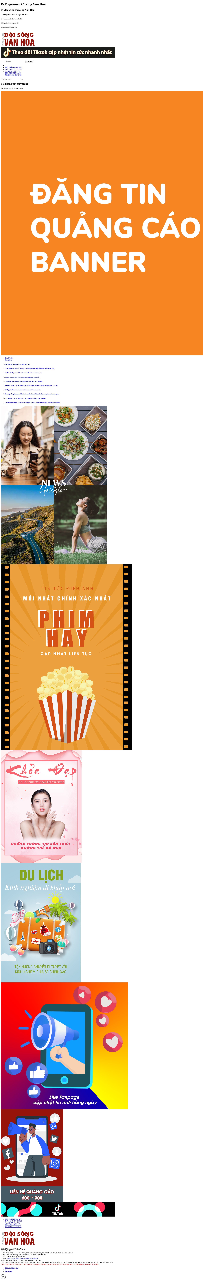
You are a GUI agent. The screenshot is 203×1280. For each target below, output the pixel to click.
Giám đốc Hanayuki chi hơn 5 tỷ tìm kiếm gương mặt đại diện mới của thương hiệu (29, 368)
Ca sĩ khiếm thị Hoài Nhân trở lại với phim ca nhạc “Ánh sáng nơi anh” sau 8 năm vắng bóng (32, 402)
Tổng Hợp (8, 360)
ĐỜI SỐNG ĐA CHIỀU (13, 69)
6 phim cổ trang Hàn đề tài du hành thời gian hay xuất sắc (22, 377)
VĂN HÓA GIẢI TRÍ (12, 71)
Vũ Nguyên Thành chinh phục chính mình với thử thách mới (22, 390)
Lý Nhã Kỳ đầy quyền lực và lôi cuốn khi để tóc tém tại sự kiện (23, 372)
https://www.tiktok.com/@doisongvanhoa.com (22, 1258)
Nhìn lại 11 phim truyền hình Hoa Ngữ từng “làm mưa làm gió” (24, 381)
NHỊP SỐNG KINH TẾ (13, 75)
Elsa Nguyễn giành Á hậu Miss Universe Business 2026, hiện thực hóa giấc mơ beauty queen (32, 394)
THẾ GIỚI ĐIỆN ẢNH (13, 73)
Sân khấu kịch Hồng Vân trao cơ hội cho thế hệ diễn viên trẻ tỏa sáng (25, 398)
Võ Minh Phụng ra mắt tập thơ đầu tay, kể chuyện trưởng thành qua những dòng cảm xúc (31, 385)
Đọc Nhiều (8, 358)
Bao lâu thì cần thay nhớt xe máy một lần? (17, 364)
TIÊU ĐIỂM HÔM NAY (13, 67)
